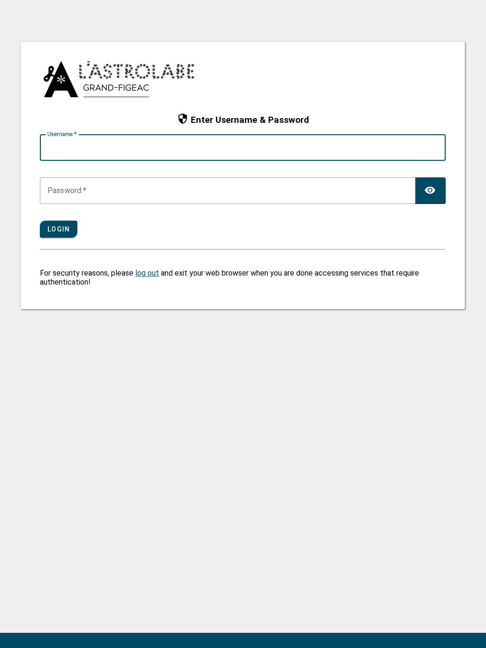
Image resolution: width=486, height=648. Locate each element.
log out (147, 273)
